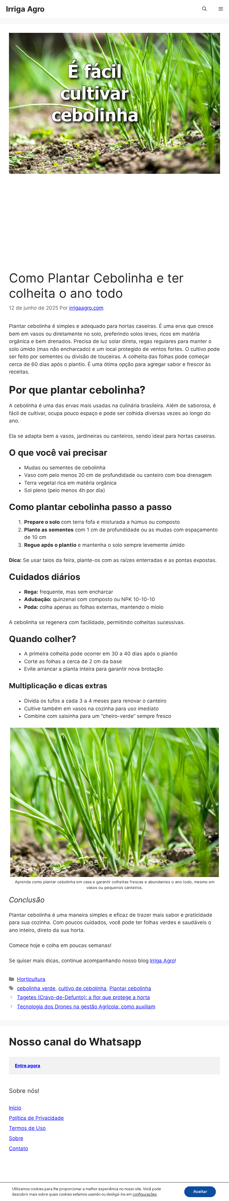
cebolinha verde (36, 988)
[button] (204, 9)
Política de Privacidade (36, 1118)
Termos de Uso (27, 1128)
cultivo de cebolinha (82, 988)
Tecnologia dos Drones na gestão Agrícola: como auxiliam (86, 1007)
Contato (18, 1148)
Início (15, 1108)
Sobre (16, 1138)
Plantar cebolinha (130, 988)
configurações (145, 1194)
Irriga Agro (25, 8)
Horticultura (31, 979)
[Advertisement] (114, 226)
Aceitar (200, 1191)
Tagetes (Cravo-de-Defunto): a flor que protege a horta (83, 997)
